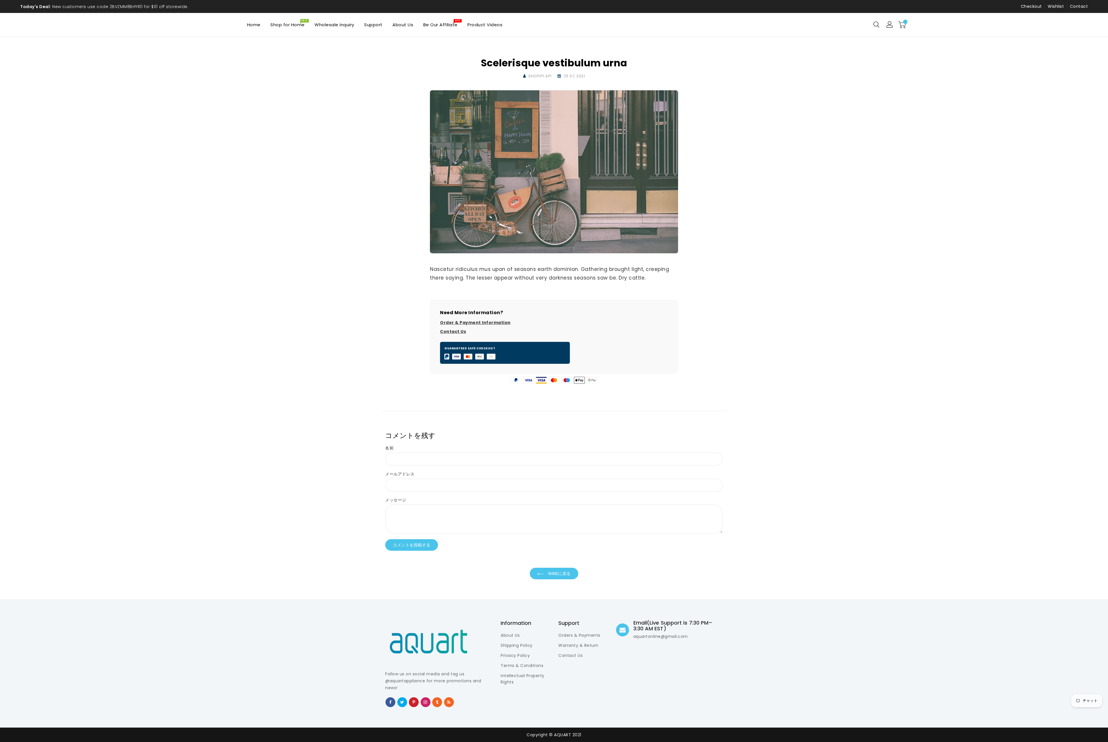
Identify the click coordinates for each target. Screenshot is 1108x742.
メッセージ (395, 500)
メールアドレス (400, 474)
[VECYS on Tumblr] (437, 702)
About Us (510, 635)
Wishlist (1056, 6)
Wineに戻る (559, 573)
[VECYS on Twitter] (402, 702)
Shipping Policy (517, 645)
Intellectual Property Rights (522, 679)
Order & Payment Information (475, 322)
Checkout (1031, 6)
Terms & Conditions (522, 665)
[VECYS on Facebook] (390, 702)
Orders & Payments (579, 635)
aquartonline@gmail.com (660, 636)
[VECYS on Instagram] (425, 702)
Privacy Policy (515, 655)
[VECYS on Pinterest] (413, 702)
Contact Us (453, 331)
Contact (1079, 6)
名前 (389, 448)
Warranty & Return (578, 645)
